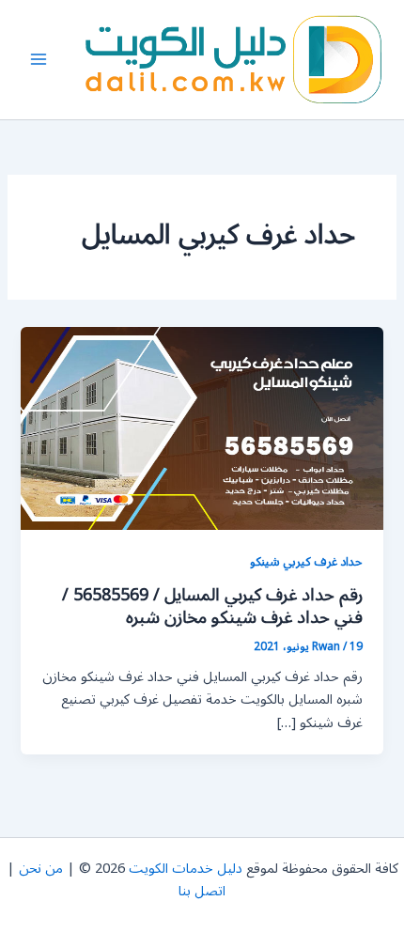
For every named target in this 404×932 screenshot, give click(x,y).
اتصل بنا (202, 891)
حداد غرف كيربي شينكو (306, 561)
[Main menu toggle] (38, 59)
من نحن (41, 868)
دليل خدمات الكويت (185, 868)
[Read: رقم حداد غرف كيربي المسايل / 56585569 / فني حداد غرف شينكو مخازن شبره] (201, 428)
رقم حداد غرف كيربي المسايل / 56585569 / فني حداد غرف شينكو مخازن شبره (212, 606)
